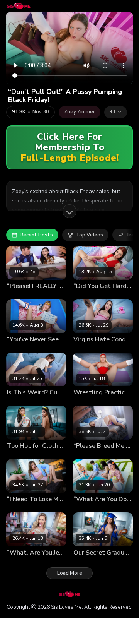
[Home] (18, 6)
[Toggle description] (69, 211)
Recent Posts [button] (36, 234)
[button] (115, 112)
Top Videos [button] (89, 234)
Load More (69, 573)
